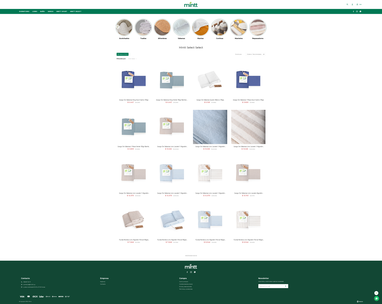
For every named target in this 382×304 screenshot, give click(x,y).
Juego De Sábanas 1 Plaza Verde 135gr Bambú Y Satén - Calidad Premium (134, 147)
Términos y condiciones (185, 289)
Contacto (103, 284)
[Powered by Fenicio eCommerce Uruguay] (360, 301)
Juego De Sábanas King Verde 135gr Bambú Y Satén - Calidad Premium (172, 100)
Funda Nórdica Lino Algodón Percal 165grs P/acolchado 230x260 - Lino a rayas (248, 240)
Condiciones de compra (186, 284)
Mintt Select (75, 11)
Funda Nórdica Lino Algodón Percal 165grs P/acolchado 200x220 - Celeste (172, 240)
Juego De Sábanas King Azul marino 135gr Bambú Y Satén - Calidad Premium (133, 100)
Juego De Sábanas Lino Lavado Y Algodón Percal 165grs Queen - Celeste (172, 193)
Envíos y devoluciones (185, 286)
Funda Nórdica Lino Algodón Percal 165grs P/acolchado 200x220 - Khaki (133, 240)
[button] (347, 4)
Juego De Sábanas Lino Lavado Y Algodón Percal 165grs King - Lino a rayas (248, 147)
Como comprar (183, 281)
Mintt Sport (61, 11)
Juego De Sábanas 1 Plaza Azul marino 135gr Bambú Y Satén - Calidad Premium (248, 100)
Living (34, 11)
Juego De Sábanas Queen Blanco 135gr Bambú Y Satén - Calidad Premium (210, 100)
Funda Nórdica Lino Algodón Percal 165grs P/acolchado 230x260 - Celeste (210, 240)
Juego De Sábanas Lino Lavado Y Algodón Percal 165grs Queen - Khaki (133, 193)
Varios (50, 11)
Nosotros (102, 281)
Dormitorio (24, 11)
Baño (42, 11)
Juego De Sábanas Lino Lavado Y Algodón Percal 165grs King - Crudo (172, 147)
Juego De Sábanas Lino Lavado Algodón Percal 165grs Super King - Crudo (248, 193)
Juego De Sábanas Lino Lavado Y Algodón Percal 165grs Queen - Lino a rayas (210, 193)
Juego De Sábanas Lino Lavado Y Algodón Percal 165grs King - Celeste (210, 147)
